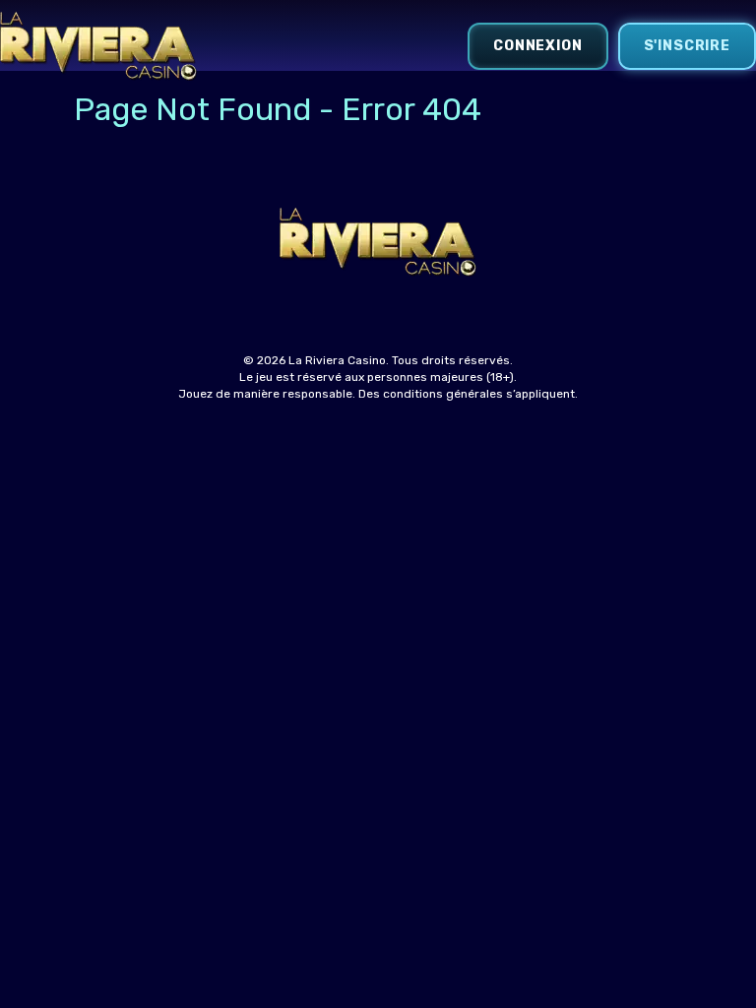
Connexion (538, 45)
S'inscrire (687, 45)
